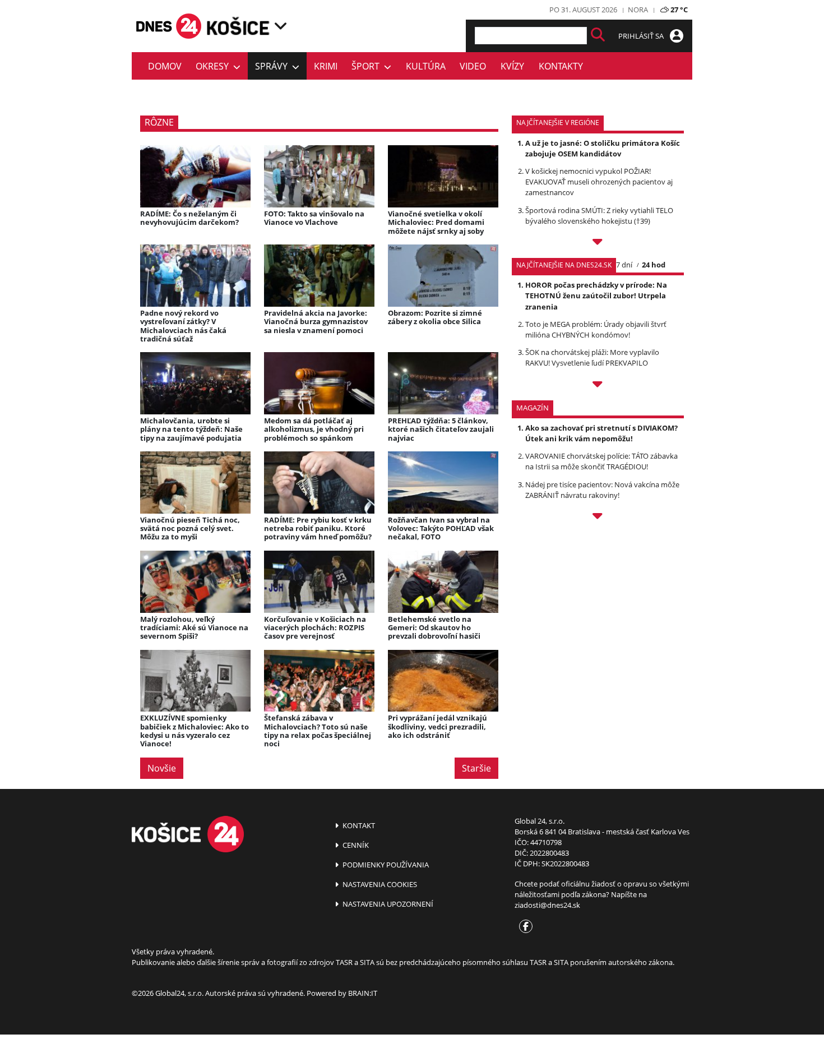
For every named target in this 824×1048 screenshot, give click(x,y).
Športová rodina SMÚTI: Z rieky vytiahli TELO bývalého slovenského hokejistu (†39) (599, 215)
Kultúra (426, 66)
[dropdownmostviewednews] (598, 243)
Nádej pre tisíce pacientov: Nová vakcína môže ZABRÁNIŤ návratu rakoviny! (602, 489)
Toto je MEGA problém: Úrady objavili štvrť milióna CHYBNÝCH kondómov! (595, 329)
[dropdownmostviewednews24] (598, 386)
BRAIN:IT (362, 993)
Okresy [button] (214, 66)
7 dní (624, 265)
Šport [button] (367, 66)
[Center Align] (598, 35)
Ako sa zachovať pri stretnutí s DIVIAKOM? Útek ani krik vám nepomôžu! (601, 433)
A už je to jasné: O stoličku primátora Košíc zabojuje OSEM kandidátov (602, 148)
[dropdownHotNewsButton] (598, 517)
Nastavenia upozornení (387, 904)
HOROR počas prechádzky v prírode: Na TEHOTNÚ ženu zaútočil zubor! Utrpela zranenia (596, 295)
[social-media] (524, 927)
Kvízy (512, 66)
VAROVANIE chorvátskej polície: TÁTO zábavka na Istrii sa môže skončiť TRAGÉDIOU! (601, 461)
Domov (165, 66)
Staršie (476, 768)
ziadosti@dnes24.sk (547, 905)
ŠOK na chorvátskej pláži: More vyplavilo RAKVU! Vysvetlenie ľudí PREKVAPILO (592, 357)
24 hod (653, 265)
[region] (280, 26)
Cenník (355, 845)
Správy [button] (273, 66)
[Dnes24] (238, 25)
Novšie (161, 768)
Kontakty (561, 66)
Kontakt (358, 825)
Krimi (325, 66)
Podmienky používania (385, 865)
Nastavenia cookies (379, 884)
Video (473, 66)
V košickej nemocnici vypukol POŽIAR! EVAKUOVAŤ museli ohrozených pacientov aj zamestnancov (599, 181)
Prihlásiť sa (641, 36)
